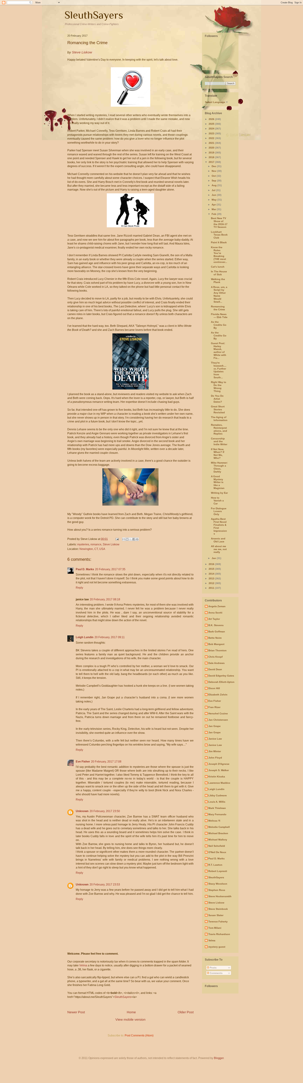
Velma (83, 965)
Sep (214, 180)
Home (131, 1012)
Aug (214, 185)
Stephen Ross (216, 890)
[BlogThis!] (127, 539)
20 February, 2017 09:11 (110, 637)
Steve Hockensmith (219, 896)
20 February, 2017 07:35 (110, 569)
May (214, 199)
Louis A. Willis (216, 801)
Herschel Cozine (218, 713)
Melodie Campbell (219, 827)
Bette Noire (215, 637)
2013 (212, 578)
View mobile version (130, 1019)
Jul (214, 190)
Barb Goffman (216, 631)
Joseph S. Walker (218, 770)
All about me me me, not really (219, 549)
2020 (212, 147)
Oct (214, 175)
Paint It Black (219, 242)
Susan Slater (215, 915)
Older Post (186, 1012)
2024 (212, 128)
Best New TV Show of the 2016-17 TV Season (219, 222)
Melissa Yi (214, 820)
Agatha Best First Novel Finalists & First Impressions (219, 526)
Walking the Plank (218, 281)
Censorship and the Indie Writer (219, 441)
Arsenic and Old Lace (218, 540)
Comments (216, 973)
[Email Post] (116, 538)
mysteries (83, 544)
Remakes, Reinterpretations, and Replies (219, 429)
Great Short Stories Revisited (218, 409)
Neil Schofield (216, 845)
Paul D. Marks (85, 569)
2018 (212, 157)
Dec (214, 166)
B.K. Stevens (216, 625)
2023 (212, 133)
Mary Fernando (217, 814)
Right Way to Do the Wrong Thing (218, 386)
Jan (214, 558)
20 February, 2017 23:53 (105, 884)
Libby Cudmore (217, 795)
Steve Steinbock (218, 909)
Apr (214, 204)
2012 (212, 583)
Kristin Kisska (216, 776)
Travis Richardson (219, 934)
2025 (212, 123)
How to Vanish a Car (217, 500)
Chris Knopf (215, 656)
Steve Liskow (111, 544)
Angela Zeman (216, 606)
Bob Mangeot (216, 644)
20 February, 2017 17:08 (106, 761)
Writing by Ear (219, 492)
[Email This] (124, 539)
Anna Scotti (215, 612)
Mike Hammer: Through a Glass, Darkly (219, 467)
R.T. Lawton (215, 864)
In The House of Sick (219, 273)
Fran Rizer (214, 707)
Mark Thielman (217, 808)
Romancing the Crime (218, 308)
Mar (214, 209)
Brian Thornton (217, 650)
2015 (212, 568)
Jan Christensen (218, 719)
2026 (212, 119)
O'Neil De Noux (217, 852)
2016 (212, 564)
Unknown (82, 811)
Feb (214, 214)
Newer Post (76, 1012)
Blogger (219, 1058)
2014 (212, 573)
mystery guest (216, 946)
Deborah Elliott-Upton (221, 682)
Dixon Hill (214, 688)
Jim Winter (214, 751)
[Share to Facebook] (134, 539)
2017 (212, 162)
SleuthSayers (94, 15)
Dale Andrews (216, 663)
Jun (214, 195)
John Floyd (215, 757)
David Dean (215, 669)
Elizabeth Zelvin (217, 694)
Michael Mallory (217, 839)
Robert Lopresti (217, 871)
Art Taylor (214, 619)
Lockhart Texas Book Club (219, 234)
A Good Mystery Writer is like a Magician (217, 482)
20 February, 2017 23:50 (105, 811)
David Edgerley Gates (221, 675)
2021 (212, 143)
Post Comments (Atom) (139, 1035)
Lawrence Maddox (219, 782)
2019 (212, 152)
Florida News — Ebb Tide (219, 316)
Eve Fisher (83, 761)
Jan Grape (214, 726)
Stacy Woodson (217, 883)
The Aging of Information (219, 419)
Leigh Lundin (84, 637)
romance (95, 544)
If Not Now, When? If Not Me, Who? (217, 453)
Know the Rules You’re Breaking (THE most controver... (219, 254)
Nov (214, 171)
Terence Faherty (218, 921)
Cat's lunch (217, 266)
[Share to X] (130, 539)
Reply (79, 587)
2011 (212, 588)
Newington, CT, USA (92, 548)
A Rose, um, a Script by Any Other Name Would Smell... (219, 294)
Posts (213, 967)
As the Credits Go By (218, 324)
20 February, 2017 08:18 (105, 599)
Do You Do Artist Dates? (217, 398)
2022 (212, 138)
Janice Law (215, 738)
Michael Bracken (218, 833)
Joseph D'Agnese (218, 764)
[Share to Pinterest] (137, 539)
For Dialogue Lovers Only (218, 511)
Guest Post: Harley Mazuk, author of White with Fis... (218, 350)
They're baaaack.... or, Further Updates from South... (218, 370)
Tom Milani (214, 927)
